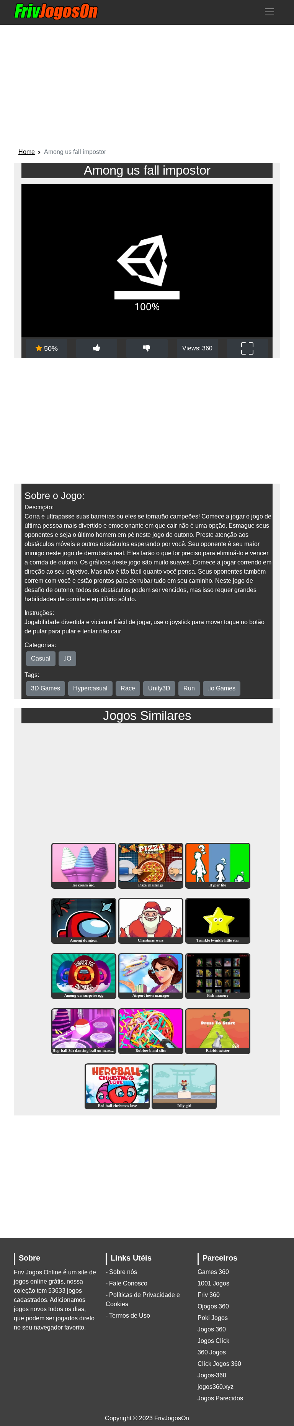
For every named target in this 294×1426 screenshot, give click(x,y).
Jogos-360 (212, 1375)
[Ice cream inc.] (83, 865)
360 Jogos (212, 1352)
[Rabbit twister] (217, 1031)
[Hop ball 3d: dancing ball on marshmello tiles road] (83, 1031)
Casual (41, 658)
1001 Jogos (213, 1283)
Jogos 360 (212, 1329)
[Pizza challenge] (150, 865)
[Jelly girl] (184, 1086)
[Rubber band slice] (150, 1031)
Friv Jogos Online (38, 1272)
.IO (67, 658)
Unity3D (159, 688)
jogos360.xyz (216, 1386)
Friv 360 (209, 1295)
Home (26, 152)
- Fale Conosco (126, 1283)
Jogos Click (213, 1341)
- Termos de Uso (128, 1315)
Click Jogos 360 (219, 1364)
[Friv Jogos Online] (56, 11)
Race (128, 688)
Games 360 (213, 1272)
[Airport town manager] (150, 976)
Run (189, 688)
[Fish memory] (217, 976)
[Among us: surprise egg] (83, 976)
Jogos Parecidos (220, 1398)
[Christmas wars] (150, 920)
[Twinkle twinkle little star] (217, 920)
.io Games (221, 688)
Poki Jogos (213, 1318)
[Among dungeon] (83, 920)
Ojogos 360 (213, 1306)
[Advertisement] (147, 87)
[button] (269, 12)
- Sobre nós (121, 1272)
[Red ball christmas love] (117, 1086)
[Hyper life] (217, 865)
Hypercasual (90, 688)
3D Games (45, 688)
